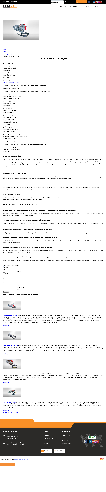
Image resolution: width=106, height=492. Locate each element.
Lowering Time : (50, 317)
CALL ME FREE (14, 413)
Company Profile (74, 6)
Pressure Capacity (7, 98)
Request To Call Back (8, 82)
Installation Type (7, 129)
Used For (5, 95)
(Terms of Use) (21, 458)
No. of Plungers (7, 131)
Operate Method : (19, 320)
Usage (4, 96)
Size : (80, 317)
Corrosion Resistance (8, 133)
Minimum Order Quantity (9, 88)
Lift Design (6, 117)
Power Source (6, 119)
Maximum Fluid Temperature (10, 134)
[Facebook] (89, 2)
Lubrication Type (7, 140)
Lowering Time (7, 122)
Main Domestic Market (8, 153)
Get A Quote (82, 2)
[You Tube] (96, 2)
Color (4, 114)
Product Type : (45, 315)
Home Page (63, 6)
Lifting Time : (47, 322)
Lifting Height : (57, 319)
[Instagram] (99, 2)
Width (4, 100)
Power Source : (29, 317)
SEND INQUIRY (7, 413)
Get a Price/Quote (7, 61)
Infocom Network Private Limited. (21, 459)
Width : (86, 315)
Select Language (69, 1)
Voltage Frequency (8, 141)
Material (5, 107)
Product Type (6, 110)
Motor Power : (16, 319)
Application (6, 136)
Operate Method (7, 108)
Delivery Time (6, 151)
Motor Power (6, 115)
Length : (75, 319)
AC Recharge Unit (65, 435)
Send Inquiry (17, 82)
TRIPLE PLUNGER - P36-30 (10, 374)
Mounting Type (7, 138)
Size (4, 124)
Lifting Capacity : (93, 347)
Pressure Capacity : (83, 320)
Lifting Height (6, 103)
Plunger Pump (64, 440)
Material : (89, 319)
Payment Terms (7, 148)
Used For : (51, 320)
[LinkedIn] (94, 2)
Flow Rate (5, 128)
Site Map (46, 446)
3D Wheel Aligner (65, 438)
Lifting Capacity (7, 112)
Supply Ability (6, 149)
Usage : (54, 350)
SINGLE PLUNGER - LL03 (9, 402)
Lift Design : (23, 347)
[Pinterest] (101, 2)
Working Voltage (7, 121)
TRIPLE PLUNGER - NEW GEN (10, 345)
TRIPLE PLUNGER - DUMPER (10, 315)
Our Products (86, 6)
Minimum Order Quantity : (25, 315)
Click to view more (7, 79)
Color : (33, 319)
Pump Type (6, 126)
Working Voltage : (70, 315)
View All (63, 446)
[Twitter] (91, 2)
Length (5, 105)
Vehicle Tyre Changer (66, 443)
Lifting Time (6, 101)
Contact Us (95, 6)
